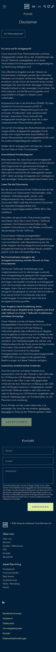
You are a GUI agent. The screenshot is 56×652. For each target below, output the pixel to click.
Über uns (7, 538)
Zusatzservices (10, 580)
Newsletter (8, 557)
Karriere (6, 542)
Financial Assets (11, 572)
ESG (5, 549)
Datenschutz (8, 623)
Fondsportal (9, 569)
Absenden (40, 507)
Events (6, 587)
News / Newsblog (11, 583)
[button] (4, 6)
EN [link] (39, 6)
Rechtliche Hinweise (12, 613)
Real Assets (8, 576)
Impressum (8, 618)
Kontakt (6, 553)
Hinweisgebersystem (12, 628)
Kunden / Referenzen (13, 546)
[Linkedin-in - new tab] (3, 602)
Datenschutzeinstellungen (15, 638)
